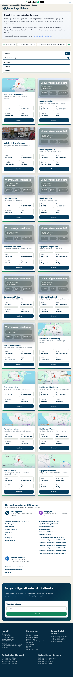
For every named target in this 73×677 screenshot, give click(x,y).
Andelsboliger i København (10, 658)
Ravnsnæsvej (9, 526)
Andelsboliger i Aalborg (9, 663)
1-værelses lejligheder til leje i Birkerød (51, 537)
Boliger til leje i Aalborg (58, 641)
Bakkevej (8, 535)
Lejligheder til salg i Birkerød (48, 524)
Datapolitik (29, 642)
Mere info (19, 120)
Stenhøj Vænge (10, 529)
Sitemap (28, 648)
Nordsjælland (25, 5)
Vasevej (7, 532)
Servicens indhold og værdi (35, 641)
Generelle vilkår (31, 639)
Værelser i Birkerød (45, 534)
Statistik (28, 646)
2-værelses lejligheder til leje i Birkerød (52, 540)
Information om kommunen (14, 567)
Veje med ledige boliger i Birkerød (16, 521)
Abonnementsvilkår (32, 637)
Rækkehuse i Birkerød (46, 532)
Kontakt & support (32, 635)
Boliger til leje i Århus (57, 638)
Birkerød (34, 5)
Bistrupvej (8, 537)
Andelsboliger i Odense (9, 661)
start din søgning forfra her (42, 36)
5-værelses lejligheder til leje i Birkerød (52, 548)
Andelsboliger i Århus (8, 660)
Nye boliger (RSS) (32, 649)
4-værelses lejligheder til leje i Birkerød (52, 545)
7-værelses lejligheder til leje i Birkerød (52, 553)
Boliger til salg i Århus (45, 660)
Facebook (3, 651)
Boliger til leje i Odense (58, 639)
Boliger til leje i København (59, 636)
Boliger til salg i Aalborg (45, 663)
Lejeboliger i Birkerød (46, 526)
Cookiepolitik (30, 644)
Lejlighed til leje (14, 5)
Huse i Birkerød (44, 529)
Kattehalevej (9, 540)
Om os (7, 572)
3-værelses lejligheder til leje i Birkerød (52, 542)
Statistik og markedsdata (13, 569)
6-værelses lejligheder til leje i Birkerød (52, 550)
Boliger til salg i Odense (45, 661)
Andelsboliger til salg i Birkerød (49, 521)
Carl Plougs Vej (10, 524)
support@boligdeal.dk (9, 639)
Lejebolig (5, 5)
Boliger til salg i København (47, 658)
